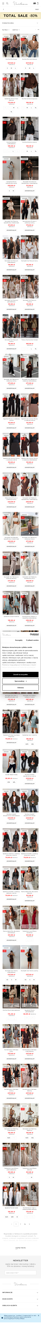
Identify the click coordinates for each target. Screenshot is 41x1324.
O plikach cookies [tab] (32, 640)
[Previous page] (4, 45)
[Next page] (19, 45)
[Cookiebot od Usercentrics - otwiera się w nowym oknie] (30, 634)
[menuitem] (29, 1224)
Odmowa (20, 687)
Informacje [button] (7, 1292)
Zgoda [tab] (7, 640)
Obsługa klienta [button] (9, 1305)
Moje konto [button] (7, 1299)
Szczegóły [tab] (18, 640)
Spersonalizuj (19, 681)
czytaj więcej (20, 1248)
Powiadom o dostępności (29, 926)
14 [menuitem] (25, 1224)
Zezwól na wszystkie (20, 674)
